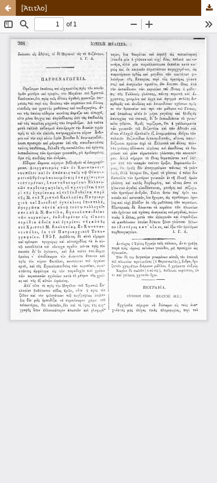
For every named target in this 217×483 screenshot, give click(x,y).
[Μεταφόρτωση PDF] (209, 8)
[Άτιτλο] (34, 8)
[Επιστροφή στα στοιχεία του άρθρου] (8, 8)
